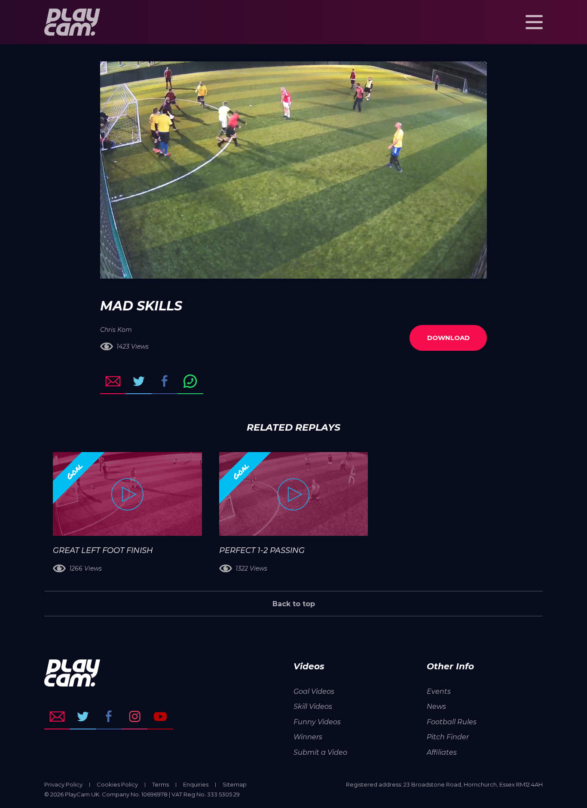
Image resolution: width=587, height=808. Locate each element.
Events (439, 691)
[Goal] (127, 494)
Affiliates (442, 752)
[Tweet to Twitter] (139, 381)
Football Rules (452, 722)
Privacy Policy (63, 784)
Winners (308, 737)
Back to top (293, 604)
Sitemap (235, 784)
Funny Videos (317, 722)
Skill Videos (313, 706)
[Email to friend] (113, 381)
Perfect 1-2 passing (262, 550)
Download (448, 338)
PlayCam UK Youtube (160, 716)
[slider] (270, 268)
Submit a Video (320, 752)
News (436, 706)
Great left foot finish (103, 550)
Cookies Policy (117, 784)
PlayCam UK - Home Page (72, 22)
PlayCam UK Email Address (57, 716)
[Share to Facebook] (164, 381)
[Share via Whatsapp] (190, 381)
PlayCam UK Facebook (109, 716)
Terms (160, 784)
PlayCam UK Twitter (83, 716)
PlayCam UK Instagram (134, 716)
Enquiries (195, 784)
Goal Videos (314, 691)
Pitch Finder (448, 737)
